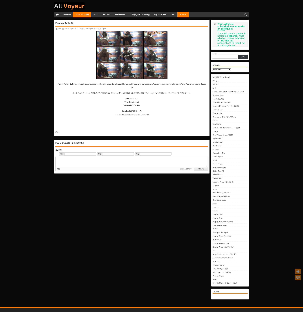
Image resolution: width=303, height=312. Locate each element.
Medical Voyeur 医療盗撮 (221, 196)
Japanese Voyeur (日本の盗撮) (223, 182)
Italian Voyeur (217, 178)
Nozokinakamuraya (219, 200)
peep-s (215, 211)
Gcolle (215, 160)
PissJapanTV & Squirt (220, 232)
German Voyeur (218, 164)
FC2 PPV (106, 15)
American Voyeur (218, 95)
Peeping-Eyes (217, 218)
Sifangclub (216, 261)
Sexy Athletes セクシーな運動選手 (224, 254)
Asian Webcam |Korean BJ (222, 102)
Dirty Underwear (218, 142)
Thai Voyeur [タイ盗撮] (220, 269)
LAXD (173, 15)
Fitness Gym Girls (219, 153)
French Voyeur (218, 157)
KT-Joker (216, 185)
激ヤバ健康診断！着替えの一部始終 (225, 283)
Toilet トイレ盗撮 (82, 15)
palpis (215, 204)
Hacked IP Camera (219, 167)
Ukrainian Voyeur (218, 276)
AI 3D (214, 88)
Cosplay (215, 131)
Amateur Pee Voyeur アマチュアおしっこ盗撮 (228, 92)
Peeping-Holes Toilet (220, 225)
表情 (58, 169)
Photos (215, 229)
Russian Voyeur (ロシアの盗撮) (223, 247)
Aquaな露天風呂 (218, 99)
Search (215, 54)
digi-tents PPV (160, 15)
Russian (183, 15)
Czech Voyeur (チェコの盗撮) (223, 135)
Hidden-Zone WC (218, 171)
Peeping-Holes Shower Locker (223, 222)
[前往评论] (298, 277)
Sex (214, 250)
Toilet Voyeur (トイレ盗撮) (222, 272)
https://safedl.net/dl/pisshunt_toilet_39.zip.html (132, 114)
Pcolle (96, 15)
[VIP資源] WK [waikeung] (140, 15)
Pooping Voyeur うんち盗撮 (222, 236)
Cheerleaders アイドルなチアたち (224, 117)
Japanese (67, 15)
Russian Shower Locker (221, 243)
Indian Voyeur (217, 175)
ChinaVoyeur (217, 124)
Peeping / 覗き (218, 214)
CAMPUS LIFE (218, 110)
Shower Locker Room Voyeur (222, 258)
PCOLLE (216, 207)
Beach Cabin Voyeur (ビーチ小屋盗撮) (226, 106)
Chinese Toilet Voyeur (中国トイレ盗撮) (226, 128)
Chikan (215, 120)
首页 (57, 14)
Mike (59, 29)
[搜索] (245, 14)
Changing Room (218, 113)
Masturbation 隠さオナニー (222, 193)
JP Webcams (120, 15)
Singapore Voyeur (219, 265)
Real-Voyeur (217, 240)
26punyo (215, 84)
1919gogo (216, 81)
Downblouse (217, 146)
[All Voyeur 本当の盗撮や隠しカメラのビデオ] (69, 3)
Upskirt (215, 279)
